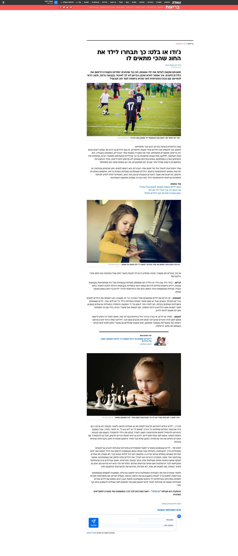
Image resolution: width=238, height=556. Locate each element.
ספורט (158, 2)
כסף (127, 2)
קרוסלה (156, 491)
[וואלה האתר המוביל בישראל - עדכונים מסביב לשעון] (176, 2)
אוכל (121, 2)
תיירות (104, 2)
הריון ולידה (130, 7)
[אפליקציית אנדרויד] (70, 7)
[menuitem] (165, 2)
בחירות (150, 2)
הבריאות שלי (151, 7)
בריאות (113, 2)
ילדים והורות (171, 504)
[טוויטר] (63, 7)
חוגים (179, 504)
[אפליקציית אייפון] (67, 7)
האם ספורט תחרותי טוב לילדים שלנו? (162, 193)
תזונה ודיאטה (140, 7)
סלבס (134, 2)
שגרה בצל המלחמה (107, 7)
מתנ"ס (164, 504)
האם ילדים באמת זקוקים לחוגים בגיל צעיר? (160, 187)
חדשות (167, 2)
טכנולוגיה (95, 2)
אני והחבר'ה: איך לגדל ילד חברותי (164, 190)
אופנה (86, 2)
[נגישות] (3, 2)
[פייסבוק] (60, 7)
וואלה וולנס (120, 7)
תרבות (142, 2)
